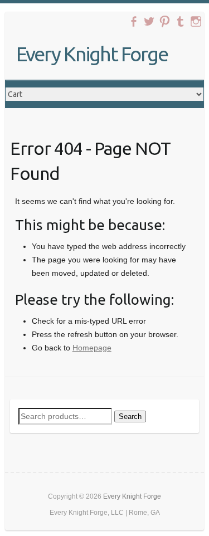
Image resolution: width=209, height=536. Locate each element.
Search (130, 416)
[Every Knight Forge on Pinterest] (164, 21)
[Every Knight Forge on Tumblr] (180, 21)
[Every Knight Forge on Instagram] (195, 21)
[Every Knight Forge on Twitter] (149, 21)
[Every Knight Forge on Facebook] (133, 21)
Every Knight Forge (92, 53)
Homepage (91, 347)
